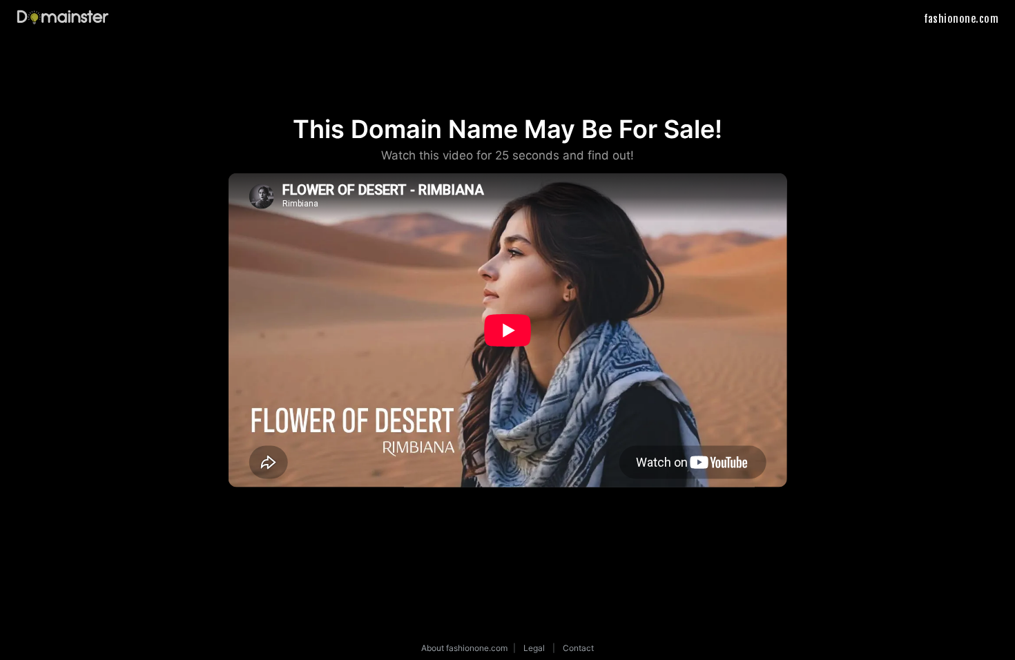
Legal (534, 648)
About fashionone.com (464, 648)
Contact (578, 648)
